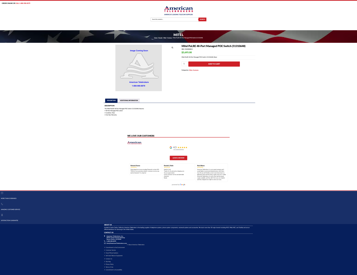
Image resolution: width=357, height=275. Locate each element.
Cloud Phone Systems (112, 253)
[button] (172, 47)
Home (155, 38)
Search (202, 19)
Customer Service (111, 250)
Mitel (164, 38)
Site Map (108, 261)
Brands (160, 38)
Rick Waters (201, 165)
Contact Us (109, 259)
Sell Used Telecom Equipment (114, 255)
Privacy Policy (110, 264)
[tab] (111, 101)
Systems (169, 38)
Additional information (129, 100)
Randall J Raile (168, 165)
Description (111, 100)
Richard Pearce (135, 165)
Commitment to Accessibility (114, 270)
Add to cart (214, 64)
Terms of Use (109, 267)
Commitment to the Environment (115, 247)
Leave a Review (178, 158)
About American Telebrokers (136, 244)
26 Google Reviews (178, 149)
